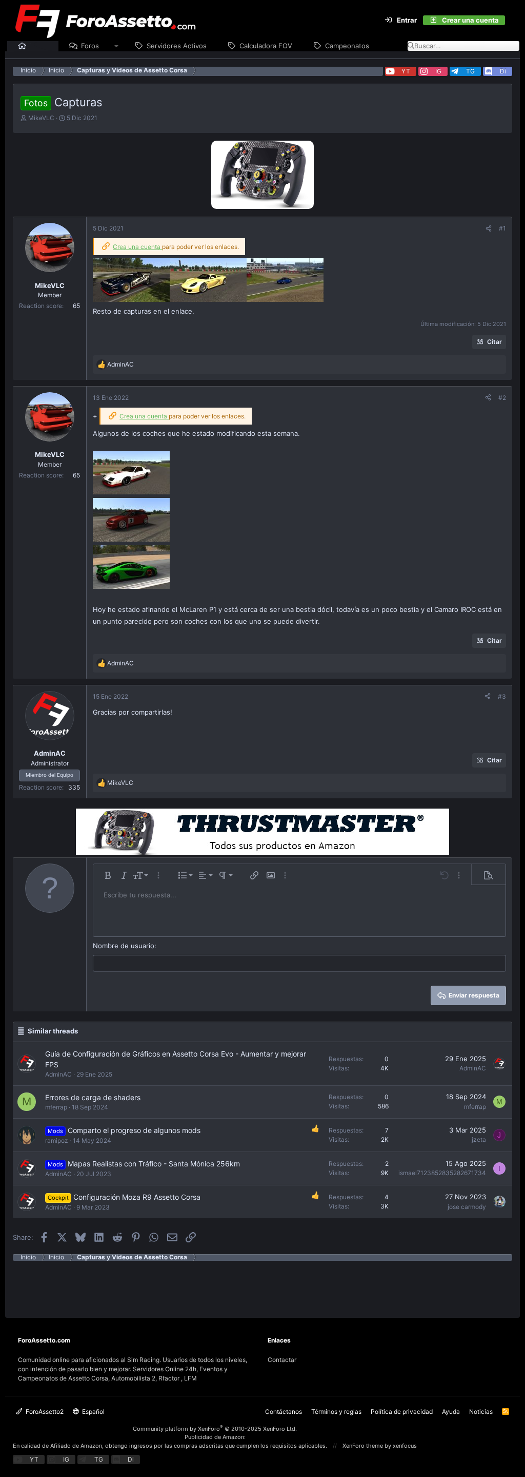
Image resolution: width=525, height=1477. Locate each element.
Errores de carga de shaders (92, 1097)
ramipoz (56, 1140)
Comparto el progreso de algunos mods (134, 1130)
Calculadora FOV (265, 46)
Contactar (282, 1360)
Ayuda (451, 1411)
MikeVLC (41, 118)
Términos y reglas (336, 1411)
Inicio (39, 46)
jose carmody (467, 1207)
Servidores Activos (177, 46)
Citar (494, 342)
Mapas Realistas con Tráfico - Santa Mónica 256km (154, 1163)
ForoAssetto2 (44, 1411)
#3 (502, 696)
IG (438, 71)
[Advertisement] (262, 1284)
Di (503, 71)
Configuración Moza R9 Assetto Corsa (136, 1197)
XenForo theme (362, 1445)
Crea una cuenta (137, 247)
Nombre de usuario (123, 946)
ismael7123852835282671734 (442, 1173)
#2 (502, 397)
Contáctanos (283, 1411)
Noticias (481, 1411)
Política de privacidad (402, 1411)
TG (470, 71)
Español (92, 1411)
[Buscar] (511, 20)
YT (405, 71)
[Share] (488, 228)
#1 (502, 228)
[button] (116, 46)
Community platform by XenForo (215, 1428)
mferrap (56, 1107)
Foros (90, 46)
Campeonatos (347, 46)
